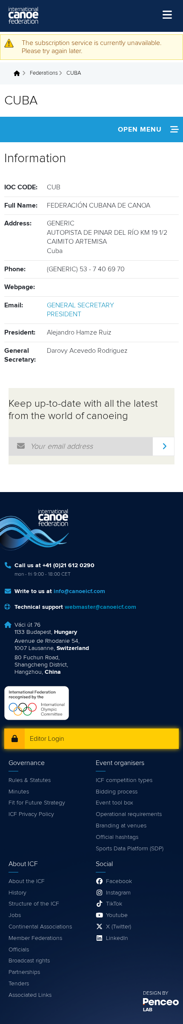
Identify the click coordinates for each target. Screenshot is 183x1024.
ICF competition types (124, 780)
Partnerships (24, 972)
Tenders (19, 984)
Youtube (117, 915)
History (17, 893)
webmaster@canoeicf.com (100, 607)
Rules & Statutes (30, 780)
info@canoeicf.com (79, 591)
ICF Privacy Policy (31, 814)
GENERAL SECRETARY (80, 305)
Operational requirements (129, 814)
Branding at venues (121, 826)
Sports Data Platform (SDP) (129, 849)
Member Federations (35, 938)
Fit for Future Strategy (37, 803)
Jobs (15, 915)
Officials (19, 950)
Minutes (19, 792)
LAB (147, 1010)
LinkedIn (117, 938)
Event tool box (114, 803)
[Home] (23, 15)
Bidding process (116, 792)
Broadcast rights (29, 961)
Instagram (118, 893)
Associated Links (30, 995)
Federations (44, 73)
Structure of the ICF (34, 904)
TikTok (114, 904)
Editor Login (47, 738)
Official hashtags (117, 837)
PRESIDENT (64, 314)
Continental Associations (40, 927)
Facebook (119, 881)
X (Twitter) (118, 927)
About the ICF (27, 881)
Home (19, 73)
